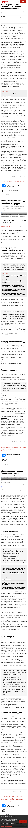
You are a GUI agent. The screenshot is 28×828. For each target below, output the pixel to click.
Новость (22, 181)
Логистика (3, 449)
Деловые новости (19, 796)
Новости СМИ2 (5, 194)
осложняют (4, 418)
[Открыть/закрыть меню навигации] (16, 2)
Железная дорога (10, 798)
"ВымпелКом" (4, 38)
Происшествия (15, 447)
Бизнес (13, 796)
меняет (23, 425)
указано (8, 351)
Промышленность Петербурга (7, 799)
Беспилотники (22, 449)
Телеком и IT (16, 181)
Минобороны (10, 449)
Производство (12, 801)
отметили (15, 269)
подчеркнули (21, 388)
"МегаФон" (15, 36)
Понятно (23, 821)
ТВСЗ (18, 498)
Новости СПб (12, 446)
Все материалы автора (6, 18)
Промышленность (19, 799)
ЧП (20, 447)
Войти (23, 1)
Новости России (4, 801)
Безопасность (4, 450)
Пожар (24, 447)
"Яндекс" (11, 38)
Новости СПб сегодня (5, 447)
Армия (16, 449)
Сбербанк (9, 36)
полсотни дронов (20, 413)
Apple (23, 167)
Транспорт (3, 798)
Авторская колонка (8, 181)
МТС (20, 36)
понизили (12, 433)
